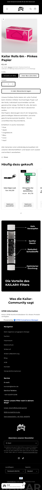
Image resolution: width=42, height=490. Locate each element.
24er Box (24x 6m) (29, 76)
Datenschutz (9, 345)
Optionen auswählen (10, 205)
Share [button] (6, 157)
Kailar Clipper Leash (10, 188)
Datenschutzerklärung (30, 452)
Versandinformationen (12, 371)
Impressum (8, 340)
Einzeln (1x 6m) (10, 76)
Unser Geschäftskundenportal (15, 408)
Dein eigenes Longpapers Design (16, 332)
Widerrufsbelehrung (12, 354)
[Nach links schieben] (17, 213)
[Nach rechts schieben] (25, 213)
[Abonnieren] (36, 443)
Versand (10, 67)
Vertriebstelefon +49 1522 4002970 (17, 416)
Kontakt (7, 367)
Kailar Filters (22, 481)
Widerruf (7, 349)
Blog (5, 358)
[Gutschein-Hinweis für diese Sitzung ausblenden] (24, 483)
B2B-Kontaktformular (12, 412)
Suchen (7, 336)
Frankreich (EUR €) (13, 471)
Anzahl (3, 80)
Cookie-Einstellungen (11, 481)
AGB (5, 362)
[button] (7, 9)
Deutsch (30, 471)
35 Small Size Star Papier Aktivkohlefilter (27, 189)
